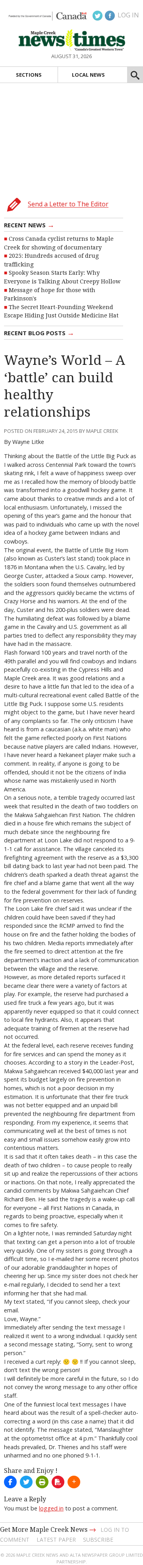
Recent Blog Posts (39, 332)
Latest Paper (56, 1539)
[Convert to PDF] (58, 1482)
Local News (88, 74)
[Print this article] (42, 1482)
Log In (128, 15)
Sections (29, 74)
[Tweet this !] (26, 1482)
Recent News (29, 224)
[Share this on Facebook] (10, 1482)
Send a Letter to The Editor (68, 204)
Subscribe (98, 1539)
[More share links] (74, 1482)
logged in (51, 1508)
